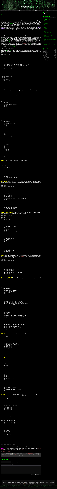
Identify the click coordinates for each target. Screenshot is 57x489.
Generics (24, 43)
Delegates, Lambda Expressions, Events (50, 39)
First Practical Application (47, 36)
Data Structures (30, 453)
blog (44, 24)
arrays (21, 449)
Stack (40, 476)
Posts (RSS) (21, 483)
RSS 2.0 (16, 454)
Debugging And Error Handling (48, 35)
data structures (6, 451)
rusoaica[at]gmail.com (49, 482)
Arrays (45, 27)
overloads (22, 256)
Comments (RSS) (27, 483)
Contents (45, 20)
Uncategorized (46, 23)
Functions (45, 28)
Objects (45, 31)
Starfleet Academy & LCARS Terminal (49, 44)
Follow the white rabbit (28, 6)
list (9, 451)
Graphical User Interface (47, 32)
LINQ (44, 40)
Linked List (4, 476)
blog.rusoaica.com (46, 47)
